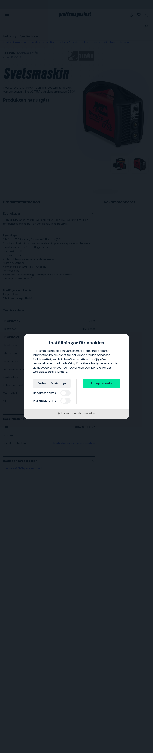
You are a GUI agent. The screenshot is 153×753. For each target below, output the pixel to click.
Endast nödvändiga (51, 383)
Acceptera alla (101, 383)
